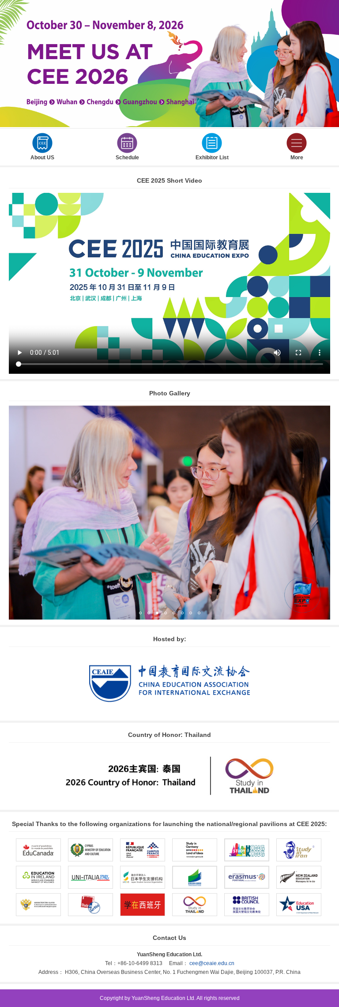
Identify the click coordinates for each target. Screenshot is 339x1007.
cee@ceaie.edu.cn (211, 963)
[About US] (42, 150)
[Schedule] (127, 150)
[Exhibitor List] (212, 150)
